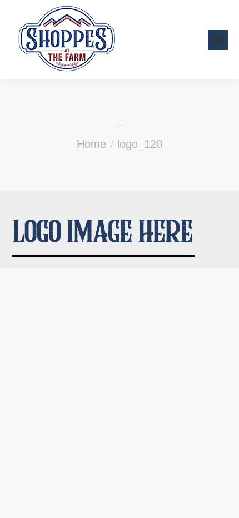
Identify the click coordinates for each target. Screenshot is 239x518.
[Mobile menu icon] (218, 40)
